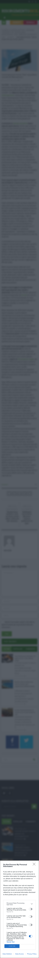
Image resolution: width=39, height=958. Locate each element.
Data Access (19, 954)
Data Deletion (7, 954)
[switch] (30, 909)
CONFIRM (12, 946)
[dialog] (19, 909)
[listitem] (19, 903)
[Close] (35, 865)
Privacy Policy (32, 954)
